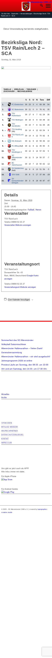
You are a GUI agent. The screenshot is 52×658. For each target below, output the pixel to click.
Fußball (31, 210)
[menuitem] (40, 6)
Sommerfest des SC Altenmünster (17, 340)
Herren (38, 210)
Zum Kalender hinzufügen (19, 300)
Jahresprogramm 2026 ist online (16, 360)
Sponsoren (6, 422)
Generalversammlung (11, 352)
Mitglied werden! (9, 426)
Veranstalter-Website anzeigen (17, 225)
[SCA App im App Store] (6, 479)
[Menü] (47, 6)
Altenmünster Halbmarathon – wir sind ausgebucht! (25, 356)
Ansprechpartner (9, 430)
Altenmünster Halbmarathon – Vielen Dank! (22, 348)
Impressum (6, 442)
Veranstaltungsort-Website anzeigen (20, 287)
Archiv (4, 397)
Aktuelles (5, 394)
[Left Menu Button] (28, 1)
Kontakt (5, 438)
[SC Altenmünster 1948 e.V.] (26, 6)
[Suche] (40, 6)
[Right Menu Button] (50, 1)
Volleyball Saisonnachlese (13, 344)
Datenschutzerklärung (12, 434)
